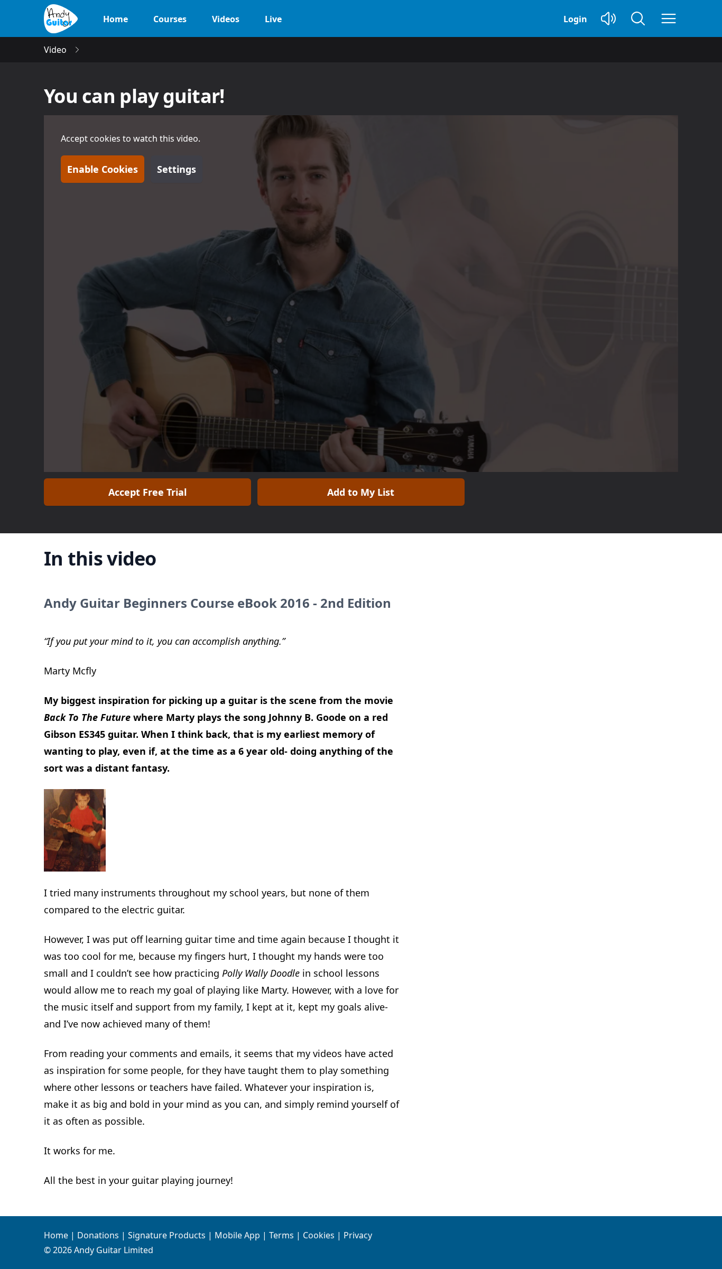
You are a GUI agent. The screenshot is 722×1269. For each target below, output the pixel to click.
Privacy (358, 1235)
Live (273, 19)
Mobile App (237, 1235)
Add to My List (360, 492)
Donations (98, 1235)
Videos (225, 19)
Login (575, 19)
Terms (281, 1235)
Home (115, 19)
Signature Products (167, 1235)
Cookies (319, 1235)
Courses (170, 19)
